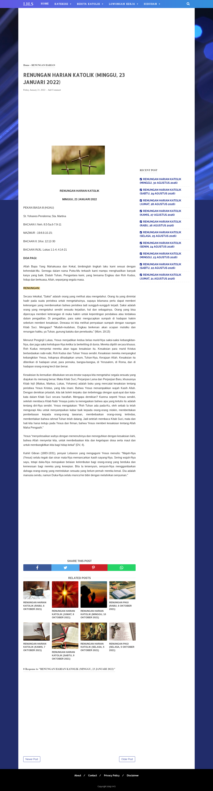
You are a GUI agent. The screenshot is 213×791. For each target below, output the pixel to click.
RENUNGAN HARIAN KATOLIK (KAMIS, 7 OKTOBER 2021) (34, 647)
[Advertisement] (106, 35)
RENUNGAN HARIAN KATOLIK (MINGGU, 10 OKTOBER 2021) (93, 614)
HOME (45, 4)
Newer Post (31, 759)
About (77, 775)
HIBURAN (150, 4)
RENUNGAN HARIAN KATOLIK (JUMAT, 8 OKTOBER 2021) (63, 614)
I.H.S (28, 4)
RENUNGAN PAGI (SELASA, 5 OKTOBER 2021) (121, 647)
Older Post (127, 759)
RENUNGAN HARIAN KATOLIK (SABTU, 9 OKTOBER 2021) (63, 655)
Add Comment (54, 89)
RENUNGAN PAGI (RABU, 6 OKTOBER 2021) (120, 605)
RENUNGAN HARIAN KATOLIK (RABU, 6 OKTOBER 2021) (34, 605)
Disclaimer (133, 775)
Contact (92, 775)
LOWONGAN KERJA (122, 4)
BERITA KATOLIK (88, 4)
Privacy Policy (112, 775)
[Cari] (188, 3)
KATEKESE (61, 4)
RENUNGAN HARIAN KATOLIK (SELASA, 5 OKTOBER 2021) (92, 647)
